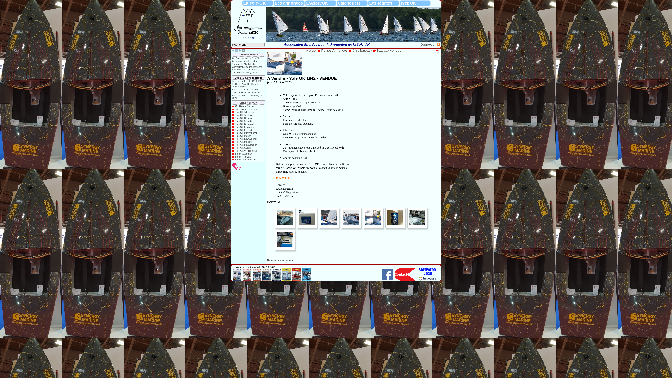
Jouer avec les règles (246, 109)
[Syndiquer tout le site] (438, 44)
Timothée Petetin (248, 54)
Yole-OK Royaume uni (246, 145)
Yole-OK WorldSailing (246, 150)
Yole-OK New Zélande (246, 139)
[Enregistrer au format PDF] (438, 52)
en (249, 38)
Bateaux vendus (389, 50)
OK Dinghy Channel (245, 106)
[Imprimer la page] (239, 50)
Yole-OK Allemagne (245, 112)
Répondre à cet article (280, 259)
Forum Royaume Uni (245, 159)
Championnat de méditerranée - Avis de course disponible (248, 68)
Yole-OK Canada (243, 121)
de (245, 38)
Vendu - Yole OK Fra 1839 (245, 89)
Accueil (311, 50)
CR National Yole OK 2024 (245, 58)
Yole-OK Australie (244, 115)
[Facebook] (236, 50)
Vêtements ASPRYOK (243, 64)
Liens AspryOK (248, 102)
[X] (243, 50)
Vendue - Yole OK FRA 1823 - (247, 81)
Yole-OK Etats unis (245, 127)
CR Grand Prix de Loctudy (245, 61)
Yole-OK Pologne (244, 142)
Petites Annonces (334, 50)
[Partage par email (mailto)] (232, 50)
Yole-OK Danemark (245, 124)
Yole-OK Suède (243, 147)
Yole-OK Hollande (244, 130)
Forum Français (243, 156)
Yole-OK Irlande (243, 136)
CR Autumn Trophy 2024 (244, 72)
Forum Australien (243, 153)
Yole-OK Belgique (244, 118)
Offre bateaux (362, 50)
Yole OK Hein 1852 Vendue (246, 92)
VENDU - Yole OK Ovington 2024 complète (246, 85)
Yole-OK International (246, 133)
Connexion (428, 44)
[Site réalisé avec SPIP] (237, 169)
